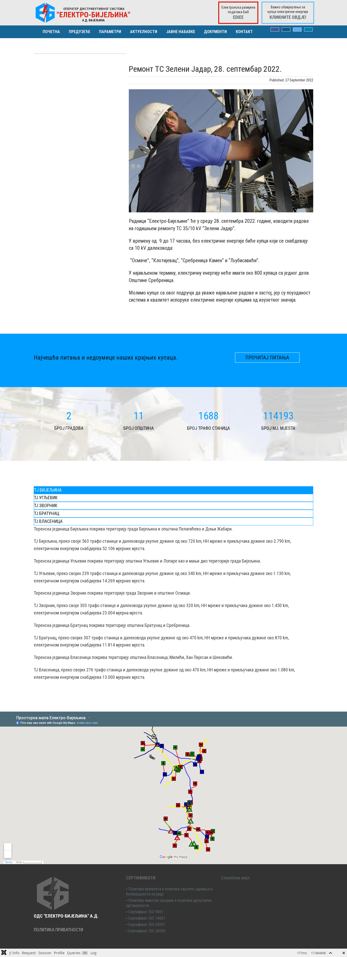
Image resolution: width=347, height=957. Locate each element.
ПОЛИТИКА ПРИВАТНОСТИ (58, 929)
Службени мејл (235, 877)
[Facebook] (275, 29)
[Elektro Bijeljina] (45, 12)
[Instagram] (286, 29)
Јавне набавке (180, 31)
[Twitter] (297, 29)
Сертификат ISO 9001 (145, 911)
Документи (215, 31)
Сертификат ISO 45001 (146, 924)
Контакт (244, 31)
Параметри (110, 31)
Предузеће (79, 31)
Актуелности (143, 31)
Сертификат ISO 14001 (146, 918)
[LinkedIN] (308, 29)
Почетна (51, 31)
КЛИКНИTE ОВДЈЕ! (288, 17)
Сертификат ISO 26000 (146, 931)
